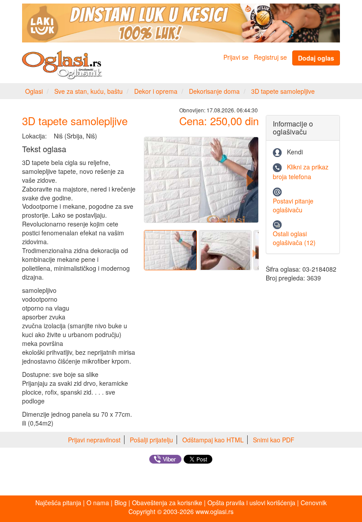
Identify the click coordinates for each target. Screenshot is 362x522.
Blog (120, 502)
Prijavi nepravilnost (94, 439)
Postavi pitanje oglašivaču (293, 205)
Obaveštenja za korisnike (167, 502)
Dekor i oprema (155, 91)
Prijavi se (236, 57)
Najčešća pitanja (58, 502)
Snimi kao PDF (273, 439)
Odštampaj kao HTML (213, 439)
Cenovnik (314, 502)
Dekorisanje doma (214, 91)
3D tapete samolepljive (283, 91)
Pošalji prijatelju (151, 439)
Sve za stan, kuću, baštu (88, 91)
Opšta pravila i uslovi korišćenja (251, 502)
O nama (98, 502)
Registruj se (270, 57)
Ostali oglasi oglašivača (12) (294, 238)
